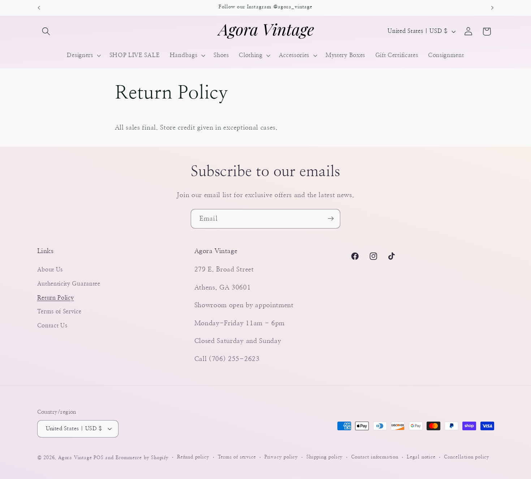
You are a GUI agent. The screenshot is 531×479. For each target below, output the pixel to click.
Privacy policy (281, 457)
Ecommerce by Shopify (142, 458)
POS (98, 458)
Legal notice (421, 457)
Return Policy (55, 298)
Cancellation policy (466, 457)
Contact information (374, 457)
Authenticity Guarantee (68, 284)
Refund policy (193, 457)
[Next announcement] (492, 8)
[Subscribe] (330, 218)
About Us (50, 270)
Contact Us (52, 325)
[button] (46, 31)
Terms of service (237, 457)
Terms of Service (59, 311)
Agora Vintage (75, 458)
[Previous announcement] (39, 8)
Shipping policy (324, 457)
